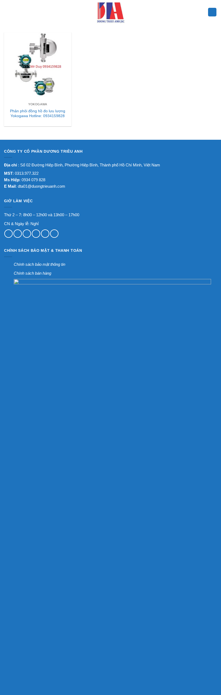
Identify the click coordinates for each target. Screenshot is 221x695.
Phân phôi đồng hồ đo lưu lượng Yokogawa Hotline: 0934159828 (37, 113)
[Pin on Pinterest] (45, 233)
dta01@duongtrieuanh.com (41, 186)
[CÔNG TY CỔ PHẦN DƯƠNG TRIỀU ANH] (110, 12)
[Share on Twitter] (27, 233)
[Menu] (7, 12)
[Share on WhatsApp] (8, 233)
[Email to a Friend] (36, 233)
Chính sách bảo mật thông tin (39, 264)
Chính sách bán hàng (32, 273)
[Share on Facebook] (17, 233)
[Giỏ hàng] (212, 12)
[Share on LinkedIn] (54, 233)
